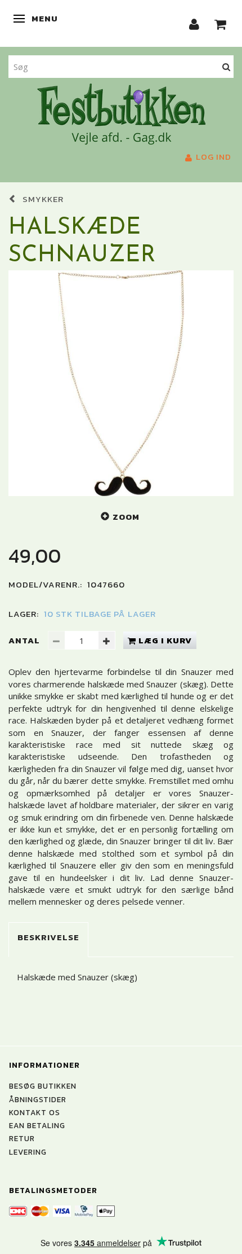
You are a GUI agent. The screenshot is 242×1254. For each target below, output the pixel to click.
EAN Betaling (37, 1125)
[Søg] (226, 66)
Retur (22, 1138)
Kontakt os (34, 1112)
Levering (28, 1151)
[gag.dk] (121, 113)
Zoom (126, 516)
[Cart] (220, 23)
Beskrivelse (48, 937)
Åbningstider (37, 1099)
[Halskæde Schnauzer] (121, 383)
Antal (25, 640)
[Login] (194, 23)
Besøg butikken (43, 1085)
